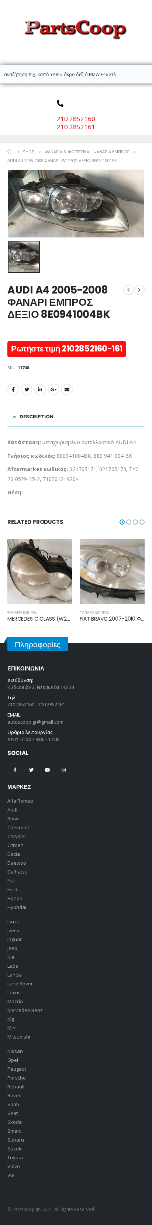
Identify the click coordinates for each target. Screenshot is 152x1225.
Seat (12, 1113)
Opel (12, 1060)
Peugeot (16, 1069)
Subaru (15, 1139)
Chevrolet (18, 827)
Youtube (47, 770)
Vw (10, 1175)
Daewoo (16, 862)
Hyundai (16, 907)
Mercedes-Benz (25, 1010)
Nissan (15, 1051)
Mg (10, 1019)
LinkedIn (40, 389)
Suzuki (15, 1148)
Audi (12, 809)
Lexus (14, 992)
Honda (15, 898)
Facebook (13, 389)
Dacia (13, 854)
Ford (12, 889)
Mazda (15, 1001)
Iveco (13, 930)
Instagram (63, 770)
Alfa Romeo (20, 800)
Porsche (16, 1077)
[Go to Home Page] (10, 151)
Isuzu (13, 921)
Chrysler (16, 836)
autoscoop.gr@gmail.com (35, 721)
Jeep (12, 948)
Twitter (26, 389)
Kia (10, 957)
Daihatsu (17, 871)
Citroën (15, 845)
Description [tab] (36, 416)
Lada (12, 965)
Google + (53, 389)
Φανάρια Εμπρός (22, 612)
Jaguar (14, 939)
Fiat (11, 880)
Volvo (13, 1166)
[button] (122, 522)
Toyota (15, 1157)
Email (67, 389)
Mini (12, 1028)
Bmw (12, 818)
